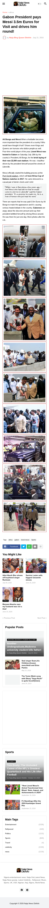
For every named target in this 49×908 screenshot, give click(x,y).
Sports (33, 540)
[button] (3, 4)
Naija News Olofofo (31, 903)
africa (11, 12)
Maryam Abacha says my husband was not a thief (12, 606)
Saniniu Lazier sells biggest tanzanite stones (34, 577)
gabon (17, 540)
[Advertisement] (24, 67)
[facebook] (22, 890)
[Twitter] (23, 546)
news (24, 852)
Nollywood (24, 829)
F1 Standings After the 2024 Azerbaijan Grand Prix (31, 803)
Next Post (41, 618)
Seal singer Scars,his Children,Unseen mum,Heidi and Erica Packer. (31, 664)
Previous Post (9, 618)
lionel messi (25, 540)
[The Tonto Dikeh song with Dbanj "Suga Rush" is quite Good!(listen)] (12, 680)
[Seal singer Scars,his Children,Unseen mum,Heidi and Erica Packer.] (12, 664)
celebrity (24, 847)
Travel (24, 843)
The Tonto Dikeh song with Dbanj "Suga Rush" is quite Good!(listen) (32, 678)
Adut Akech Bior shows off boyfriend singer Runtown (13, 577)
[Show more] (40, 546)
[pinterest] (27, 890)
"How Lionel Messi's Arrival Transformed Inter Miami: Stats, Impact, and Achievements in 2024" (32, 789)
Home (5, 12)
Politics (24, 833)
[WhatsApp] (29, 546)
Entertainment (24, 824)
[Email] (34, 546)
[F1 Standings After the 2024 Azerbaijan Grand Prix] (12, 805)
